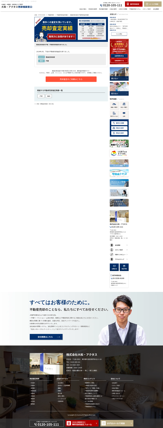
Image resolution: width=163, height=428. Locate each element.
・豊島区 (32, 398)
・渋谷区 (32, 396)
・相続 (59, 391)
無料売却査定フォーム (82, 423)
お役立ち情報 (123, 9)
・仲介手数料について (90, 393)
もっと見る (119, 34)
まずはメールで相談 (116, 423)
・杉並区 (32, 383)
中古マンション (114, 116)
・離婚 (59, 388)
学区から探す (120, 128)
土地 (124, 116)
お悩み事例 (113, 9)
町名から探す (120, 133)
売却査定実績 (103, 9)
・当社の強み (115, 388)
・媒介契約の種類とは (90, 398)
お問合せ (114, 269)
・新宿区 (32, 388)
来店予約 (124, 269)
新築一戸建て (114, 107)
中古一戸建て (124, 107)
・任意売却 (60, 401)
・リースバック (61, 398)
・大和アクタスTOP (117, 398)
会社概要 (156, 9)
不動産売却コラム (135, 9)
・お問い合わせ (115, 393)
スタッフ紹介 (147, 9)
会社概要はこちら (45, 336)
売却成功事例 (92, 9)
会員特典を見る (119, 56)
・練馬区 (32, 404)
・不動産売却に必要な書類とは (93, 396)
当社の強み (82, 9)
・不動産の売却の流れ (90, 385)
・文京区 (32, 401)
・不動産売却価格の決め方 (92, 404)
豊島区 (48, 96)
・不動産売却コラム (90, 406)
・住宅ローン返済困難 (63, 385)
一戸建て (41, 96)
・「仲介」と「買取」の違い (92, 388)
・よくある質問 (88, 401)
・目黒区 (32, 393)
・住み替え (60, 383)
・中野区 (32, 385)
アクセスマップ (119, 259)
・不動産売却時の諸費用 (91, 391)
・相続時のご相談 (89, 383)
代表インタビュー (120, 254)
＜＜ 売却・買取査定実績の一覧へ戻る (44, 104)
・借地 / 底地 (60, 396)
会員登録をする (119, 60)
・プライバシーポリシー (118, 396)
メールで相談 (153, 4)
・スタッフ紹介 (115, 385)
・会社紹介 (114, 383)
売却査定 (134, 4)
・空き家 (59, 393)
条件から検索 (120, 123)
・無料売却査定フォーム (118, 391)
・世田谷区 (33, 391)
